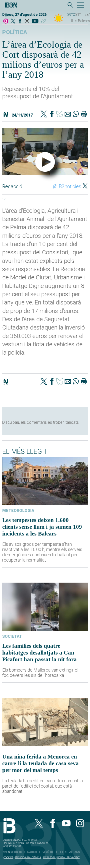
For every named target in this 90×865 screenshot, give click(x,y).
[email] (67, 115)
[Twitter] (43, 115)
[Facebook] (20, 21)
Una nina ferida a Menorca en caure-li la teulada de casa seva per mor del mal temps (40, 763)
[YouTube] (35, 21)
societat (12, 636)
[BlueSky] (44, 21)
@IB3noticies (67, 186)
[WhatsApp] (75, 115)
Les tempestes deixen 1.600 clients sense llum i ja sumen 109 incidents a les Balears (42, 527)
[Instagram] (27, 21)
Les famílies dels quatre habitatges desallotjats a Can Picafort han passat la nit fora (39, 652)
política (14, 32)
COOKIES (8, 857)
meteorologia (18, 510)
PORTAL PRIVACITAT (68, 857)
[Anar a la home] (5, 21)
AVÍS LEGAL (49, 857)
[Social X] (13, 21)
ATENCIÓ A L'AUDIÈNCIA (28, 857)
